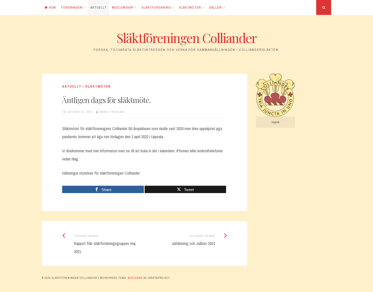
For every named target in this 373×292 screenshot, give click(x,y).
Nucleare (135, 278)
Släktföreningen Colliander (187, 37)
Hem (52, 7)
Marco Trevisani (112, 112)
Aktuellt (98, 7)
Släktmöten (190, 7)
